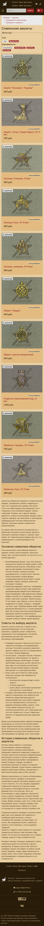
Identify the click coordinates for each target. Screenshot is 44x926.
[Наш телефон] (40, 4)
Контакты (27, 6)
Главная (6, 18)
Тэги (4, 38)
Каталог (15, 18)
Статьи (15, 2)
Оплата (15, 6)
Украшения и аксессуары (16, 20)
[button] (40, 10)
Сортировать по (8, 44)
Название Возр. (8, 48)
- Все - (5, 41)
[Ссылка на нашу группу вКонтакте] (22, 906)
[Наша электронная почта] (37, 4)
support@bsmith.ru (23, 888)
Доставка (28, 2)
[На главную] (4, 4)
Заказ (21, 2)
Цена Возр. (30, 48)
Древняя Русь (14, 41)
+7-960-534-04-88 (23, 892)
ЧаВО (21, 6)
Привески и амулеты (14, 23)
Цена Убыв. (6, 50)
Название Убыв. (20, 48)
